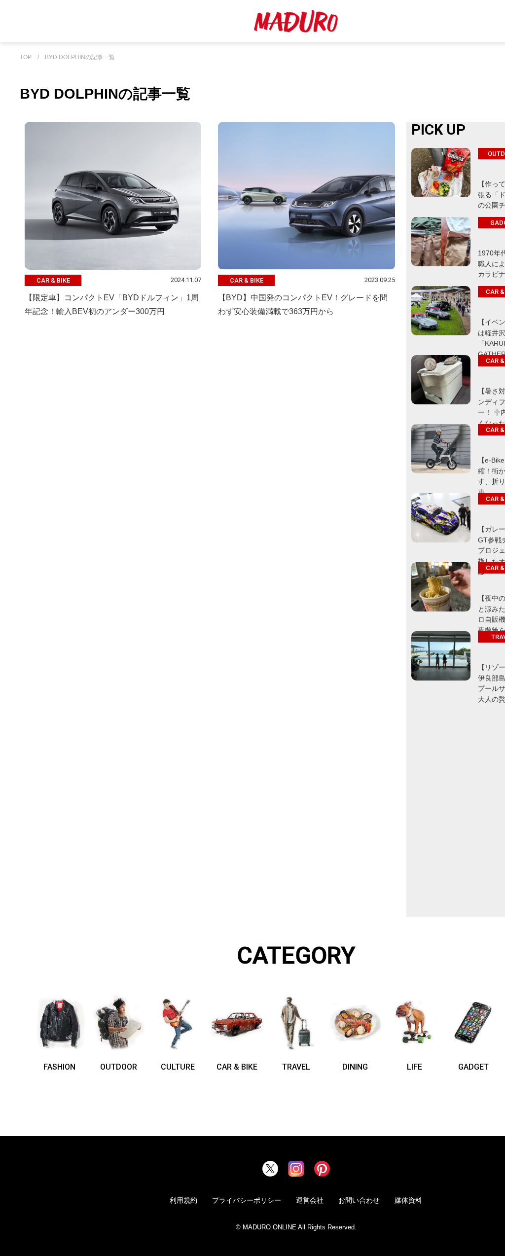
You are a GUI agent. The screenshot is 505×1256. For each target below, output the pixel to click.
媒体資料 (408, 1200)
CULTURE (178, 1067)
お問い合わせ (359, 1200)
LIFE (414, 1067)
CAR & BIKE (236, 1067)
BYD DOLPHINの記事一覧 (80, 57)
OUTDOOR (118, 1067)
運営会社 (310, 1200)
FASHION (59, 1067)
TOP (26, 57)
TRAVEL (296, 1067)
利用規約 (183, 1200)
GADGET (473, 1067)
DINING (355, 1067)
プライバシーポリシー (246, 1200)
